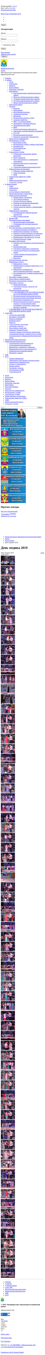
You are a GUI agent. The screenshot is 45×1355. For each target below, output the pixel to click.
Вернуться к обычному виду (11, 14)
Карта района (14, 87)
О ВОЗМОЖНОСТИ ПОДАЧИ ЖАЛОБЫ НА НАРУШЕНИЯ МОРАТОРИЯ (28, 293)
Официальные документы (18, 211)
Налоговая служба (19, 142)
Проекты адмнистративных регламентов (27, 233)
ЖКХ (15, 127)
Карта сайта (5, 1334)
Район (7, 539)
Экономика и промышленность (24, 123)
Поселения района (15, 104)
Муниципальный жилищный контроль (27, 298)
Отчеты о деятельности (17, 364)
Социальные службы (16, 152)
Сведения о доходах (16, 283)
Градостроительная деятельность (25, 129)
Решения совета (15, 321)
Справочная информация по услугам (26, 235)
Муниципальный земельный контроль (27, 296)
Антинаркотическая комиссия (20, 345)
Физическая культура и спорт (23, 118)
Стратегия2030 (14, 226)
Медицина (17, 116)
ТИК (6, 355)
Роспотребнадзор (19, 148)
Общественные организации (19, 169)
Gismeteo (12, 514)
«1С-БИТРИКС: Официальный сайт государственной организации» (18, 1346)
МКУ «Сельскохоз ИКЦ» (22, 122)
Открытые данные (15, 182)
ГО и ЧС (16, 133)
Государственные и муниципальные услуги (24, 228)
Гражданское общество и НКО (20, 177)
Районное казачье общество (23, 171)
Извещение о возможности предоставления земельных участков (26, 270)
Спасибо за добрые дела (22, 205)
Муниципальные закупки (18, 260)
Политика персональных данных (21, 281)
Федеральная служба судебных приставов (28, 144)
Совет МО (8, 313)
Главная (8, 78)
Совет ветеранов (19, 173)
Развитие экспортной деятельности (26, 137)
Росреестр (17, 150)
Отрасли (12, 106)
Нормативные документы (22, 197)
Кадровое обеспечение (17, 241)
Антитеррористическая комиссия (21, 343)
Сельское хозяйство (20, 120)
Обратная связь (6, 1338)
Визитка (12, 86)
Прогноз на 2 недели (8, 516)
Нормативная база (19, 247)
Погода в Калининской (9, 511)
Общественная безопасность (15, 341)
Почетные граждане (16, 89)
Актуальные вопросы (21, 199)
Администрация (11, 184)
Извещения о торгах (16, 262)
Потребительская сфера (21, 125)
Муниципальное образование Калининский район (23, 537)
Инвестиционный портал (18, 180)
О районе (8, 80)
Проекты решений (15, 319)
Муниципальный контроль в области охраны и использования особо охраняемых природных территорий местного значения (26, 304)
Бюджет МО (13, 218)
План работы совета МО (18, 328)
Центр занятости (19, 158)
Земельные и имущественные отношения (28, 131)
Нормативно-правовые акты (23, 300)
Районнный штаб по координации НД (23, 349)
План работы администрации (19, 279)
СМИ (11, 178)
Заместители (13, 188)
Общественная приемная (18, 195)
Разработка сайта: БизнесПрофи (12, 1352)
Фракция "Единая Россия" (18, 330)
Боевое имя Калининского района (25, 103)
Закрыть (4, 56)
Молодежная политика (21, 112)
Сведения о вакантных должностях (26, 249)
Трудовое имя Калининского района (26, 101)
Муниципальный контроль (23, 135)
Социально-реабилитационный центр (26, 167)
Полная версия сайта (8, 10)
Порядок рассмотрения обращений (25, 203)
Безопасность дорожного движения (22, 347)
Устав (11, 82)
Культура (16, 108)
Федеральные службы (17, 141)
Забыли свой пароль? (8, 54)
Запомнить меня (9, 45)
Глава (11, 186)
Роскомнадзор (18, 146)
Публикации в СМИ (16, 370)
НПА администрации (21, 216)
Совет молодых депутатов (18, 324)
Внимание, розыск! (16, 353)
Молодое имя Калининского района (26, 97)
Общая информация (16, 358)
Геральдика (13, 84)
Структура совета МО (17, 315)
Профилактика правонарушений (21, 351)
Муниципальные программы (19, 220)
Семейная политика (20, 114)
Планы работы (14, 366)
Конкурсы (17, 258)
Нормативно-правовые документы (25, 231)
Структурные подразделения (19, 192)
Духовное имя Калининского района (26, 99)
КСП (7, 357)
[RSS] (42, 553)
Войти (3, 25)
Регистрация (5, 52)
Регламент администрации (18, 277)
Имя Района (13, 91)
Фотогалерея (9, 540)
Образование (18, 110)
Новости (12, 322)
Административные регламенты (25, 230)
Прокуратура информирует (19, 139)
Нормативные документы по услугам (26, 237)
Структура (13, 190)
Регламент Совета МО (17, 317)
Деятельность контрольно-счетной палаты (24, 360)
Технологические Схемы (22, 239)
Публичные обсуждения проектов (25, 224)
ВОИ (15, 175)
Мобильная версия (7, 68)
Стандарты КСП (15, 372)
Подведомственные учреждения (20, 194)
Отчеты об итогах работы (22, 201)
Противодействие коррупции (15, 339)
